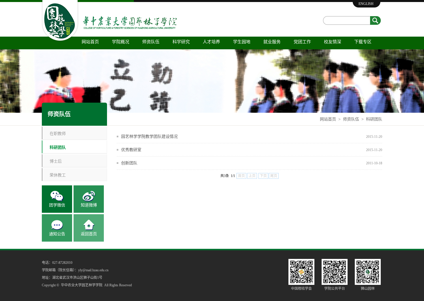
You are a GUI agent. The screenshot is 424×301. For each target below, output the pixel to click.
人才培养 (211, 41)
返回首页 (89, 234)
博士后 (56, 161)
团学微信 (57, 205)
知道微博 (89, 205)
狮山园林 (368, 289)
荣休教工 (58, 175)
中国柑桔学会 (301, 289)
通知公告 (57, 234)
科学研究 (181, 41)
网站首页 (90, 41)
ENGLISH (366, 4)
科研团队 (374, 119)
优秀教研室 (131, 150)
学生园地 (241, 41)
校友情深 (332, 41)
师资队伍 (151, 41)
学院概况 (120, 41)
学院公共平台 (334, 289)
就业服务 (272, 41)
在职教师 (58, 133)
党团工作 (302, 41)
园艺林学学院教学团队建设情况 (149, 136)
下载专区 (363, 41)
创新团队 (129, 163)
